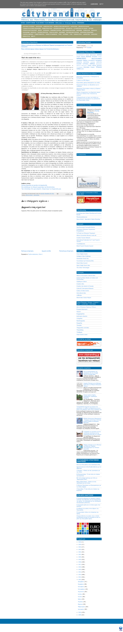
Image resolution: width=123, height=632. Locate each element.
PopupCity (79, 323)
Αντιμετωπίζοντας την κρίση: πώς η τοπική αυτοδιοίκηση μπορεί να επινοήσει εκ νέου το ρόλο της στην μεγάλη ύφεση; (88, 517)
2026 (79, 542)
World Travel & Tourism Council (85, 246)
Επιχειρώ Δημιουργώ (82, 309)
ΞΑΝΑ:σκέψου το (59, 22)
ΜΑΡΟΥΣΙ (79, 65)
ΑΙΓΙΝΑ (79, 56)
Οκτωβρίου (81, 586)
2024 (79, 547)
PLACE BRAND (40, 22)
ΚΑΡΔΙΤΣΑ (80, 62)
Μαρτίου (80, 604)
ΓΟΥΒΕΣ (100, 56)
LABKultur (79, 295)
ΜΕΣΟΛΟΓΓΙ (84, 65)
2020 (79, 557)
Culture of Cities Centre (83, 290)
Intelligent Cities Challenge (84, 256)
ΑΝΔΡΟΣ (83, 56)
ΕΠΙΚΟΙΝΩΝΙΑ (80, 22)
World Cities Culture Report (84, 297)
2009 (79, 615)
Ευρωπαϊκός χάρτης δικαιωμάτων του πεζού (88, 82)
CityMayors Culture (82, 281)
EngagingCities (81, 314)
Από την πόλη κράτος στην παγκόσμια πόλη (88, 464)
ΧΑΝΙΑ (79, 69)
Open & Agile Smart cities (83, 265)
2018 (79, 562)
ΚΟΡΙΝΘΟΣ (86, 63)
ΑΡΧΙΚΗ (23, 22)
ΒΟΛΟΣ (89, 56)
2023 (79, 549)
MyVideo (74, 22)
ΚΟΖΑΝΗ (80, 63)
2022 (79, 552)
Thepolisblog (80, 330)
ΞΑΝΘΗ (90, 65)
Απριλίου (80, 601)
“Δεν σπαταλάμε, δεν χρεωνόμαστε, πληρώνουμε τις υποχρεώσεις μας (41, 189)
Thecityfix (79, 325)
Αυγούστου (81, 591)
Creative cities (80, 284)
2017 (79, 564)
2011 (79, 579)
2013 (79, 574)
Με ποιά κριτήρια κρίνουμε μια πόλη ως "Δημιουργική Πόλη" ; (87, 478)
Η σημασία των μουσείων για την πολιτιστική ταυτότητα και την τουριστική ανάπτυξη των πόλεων (92, 433)
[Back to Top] (121, 629)
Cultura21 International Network (85, 288)
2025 (79, 544)
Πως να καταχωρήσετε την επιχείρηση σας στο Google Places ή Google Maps (91, 373)
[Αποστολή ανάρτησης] (57, 193)
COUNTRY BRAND (30, 22)
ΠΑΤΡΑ (94, 65)
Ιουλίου (80, 594)
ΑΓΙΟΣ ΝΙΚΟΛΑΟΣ (91, 55)
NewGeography (81, 320)
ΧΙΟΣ (82, 69)
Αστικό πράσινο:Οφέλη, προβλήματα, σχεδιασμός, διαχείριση (90, 396)
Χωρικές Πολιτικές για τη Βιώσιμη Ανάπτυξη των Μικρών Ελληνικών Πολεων (92, 385)
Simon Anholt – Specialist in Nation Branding (88, 219)
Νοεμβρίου (81, 584)
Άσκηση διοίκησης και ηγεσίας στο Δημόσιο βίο (34, 185)
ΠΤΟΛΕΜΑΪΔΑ (80, 67)
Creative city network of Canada (85, 286)
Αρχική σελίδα (46, 251)
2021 (79, 554)
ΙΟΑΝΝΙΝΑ (80, 60)
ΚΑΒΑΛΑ (85, 60)
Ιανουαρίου (81, 609)
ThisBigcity (79, 332)
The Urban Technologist (83, 267)
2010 (79, 612)
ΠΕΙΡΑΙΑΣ (99, 65)
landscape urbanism (82, 316)
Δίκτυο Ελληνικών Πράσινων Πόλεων (86, 307)
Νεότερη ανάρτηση (27, 251)
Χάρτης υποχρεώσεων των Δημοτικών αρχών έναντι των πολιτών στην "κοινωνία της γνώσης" (88, 94)
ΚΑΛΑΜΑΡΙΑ (92, 60)
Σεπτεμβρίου (81, 589)
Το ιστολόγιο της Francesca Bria (85, 260)
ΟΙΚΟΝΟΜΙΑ (36, 195)
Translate (89, 47)
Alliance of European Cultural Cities (86, 275)
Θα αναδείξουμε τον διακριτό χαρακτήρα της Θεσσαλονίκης (38, 187)
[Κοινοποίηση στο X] (70, 194)
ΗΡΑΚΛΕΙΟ (84, 58)
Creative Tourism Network (83, 237)
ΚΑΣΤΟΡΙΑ (86, 62)
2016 (79, 567)
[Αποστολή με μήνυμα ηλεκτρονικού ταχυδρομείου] (66, 194)
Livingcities (79, 318)
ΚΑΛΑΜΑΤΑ (99, 60)
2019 (79, 559)
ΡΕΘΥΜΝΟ (87, 67)
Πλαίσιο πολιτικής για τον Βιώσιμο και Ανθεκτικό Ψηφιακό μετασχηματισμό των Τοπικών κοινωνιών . (92, 447)
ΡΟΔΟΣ (93, 67)
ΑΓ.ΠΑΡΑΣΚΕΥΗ (81, 55)
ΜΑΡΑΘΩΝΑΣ (99, 63)
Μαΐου (80, 599)
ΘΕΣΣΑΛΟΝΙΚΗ (29, 195)
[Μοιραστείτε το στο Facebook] (72, 194)
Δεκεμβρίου (81, 581)
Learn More (94, 4)
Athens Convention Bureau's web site (86, 235)
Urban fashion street (82, 334)
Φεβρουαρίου (81, 606)
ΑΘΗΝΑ (99, 55)
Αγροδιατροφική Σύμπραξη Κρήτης (86, 227)
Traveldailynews (81, 243)
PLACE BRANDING (49, 22)
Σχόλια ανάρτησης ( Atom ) (35, 254)
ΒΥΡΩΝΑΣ (95, 56)
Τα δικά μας (68, 22)
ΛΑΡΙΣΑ (93, 64)
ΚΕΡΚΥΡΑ (99, 62)
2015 (79, 569)
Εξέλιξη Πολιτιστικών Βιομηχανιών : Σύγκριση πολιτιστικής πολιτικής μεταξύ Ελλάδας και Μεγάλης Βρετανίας (92, 420)
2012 (79, 577)
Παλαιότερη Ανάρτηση (66, 251)
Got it (101, 4)
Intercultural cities (81, 293)
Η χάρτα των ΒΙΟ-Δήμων (83, 80)
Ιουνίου (80, 596)
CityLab (79, 311)
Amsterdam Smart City (83, 258)
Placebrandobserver (82, 217)
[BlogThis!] (68, 194)
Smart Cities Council (82, 263)
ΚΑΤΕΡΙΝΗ (93, 62)
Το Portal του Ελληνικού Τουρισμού (86, 233)
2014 (79, 572)
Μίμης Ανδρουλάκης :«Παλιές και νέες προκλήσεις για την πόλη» (86, 482)
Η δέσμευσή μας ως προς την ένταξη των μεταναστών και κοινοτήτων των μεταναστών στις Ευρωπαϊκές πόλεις (88, 99)
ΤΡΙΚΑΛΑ (99, 67)
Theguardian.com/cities (83, 327)
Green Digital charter (82, 254)
